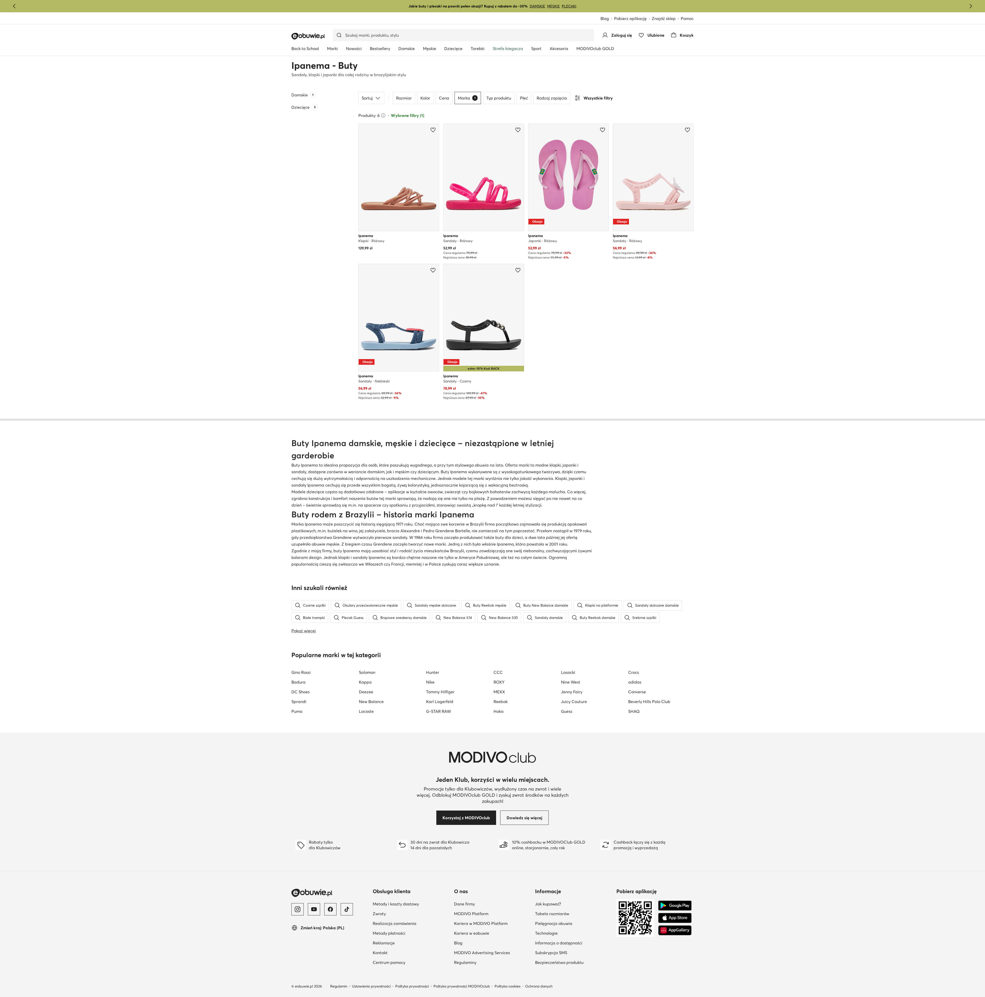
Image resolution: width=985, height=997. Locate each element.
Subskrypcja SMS (551, 952)
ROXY (499, 682)
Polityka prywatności (412, 986)
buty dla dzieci (509, 537)
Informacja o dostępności (558, 942)
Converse (637, 691)
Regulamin (338, 986)
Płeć (524, 98)
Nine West (570, 682)
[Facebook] (330, 909)
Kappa (365, 682)
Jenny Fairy (571, 691)
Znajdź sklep (664, 18)
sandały (298, 485)
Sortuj (367, 98)
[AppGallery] (675, 930)
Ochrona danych (539, 986)
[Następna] (970, 6)
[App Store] (675, 918)
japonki (569, 465)
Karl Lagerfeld (439, 701)
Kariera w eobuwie (471, 933)
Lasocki (568, 672)
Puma (296, 711)
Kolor (425, 98)
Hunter (432, 672)
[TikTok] (347, 909)
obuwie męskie (325, 544)
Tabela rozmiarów (552, 913)
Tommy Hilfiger (440, 691)
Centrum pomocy (389, 962)
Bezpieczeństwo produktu (559, 962)
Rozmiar (404, 98)
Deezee (366, 691)
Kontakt (380, 952)
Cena (444, 98)
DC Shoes (300, 691)
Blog (604, 18)
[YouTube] (314, 909)
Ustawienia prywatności (371, 986)
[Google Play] (675, 906)
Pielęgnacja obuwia (553, 923)
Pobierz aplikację (630, 18)
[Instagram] (297, 909)
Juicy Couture (574, 701)
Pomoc (687, 18)
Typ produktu (498, 98)
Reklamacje (384, 942)
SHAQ (633, 711)
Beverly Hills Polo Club (649, 701)
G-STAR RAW (438, 711)
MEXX (499, 691)
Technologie (546, 933)
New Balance (371, 701)
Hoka (499, 711)
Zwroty (379, 913)
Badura (298, 682)
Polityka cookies (507, 986)
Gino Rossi (301, 672)
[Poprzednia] (14, 6)
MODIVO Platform (471, 913)
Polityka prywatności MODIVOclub (462, 986)
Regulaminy (465, 962)
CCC (498, 672)
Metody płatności (389, 933)
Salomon (367, 672)
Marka (467, 98)
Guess (566, 711)
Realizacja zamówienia (394, 923)
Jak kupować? (548, 903)
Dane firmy (464, 903)
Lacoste (366, 711)
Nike (430, 682)
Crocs (633, 672)
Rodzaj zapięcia (552, 98)
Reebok (501, 701)
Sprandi (298, 701)
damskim (376, 471)
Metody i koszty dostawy (396, 903)
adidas (634, 682)
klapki (344, 557)
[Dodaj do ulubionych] (433, 130)
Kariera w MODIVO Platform (481, 923)
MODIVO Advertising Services (482, 952)
